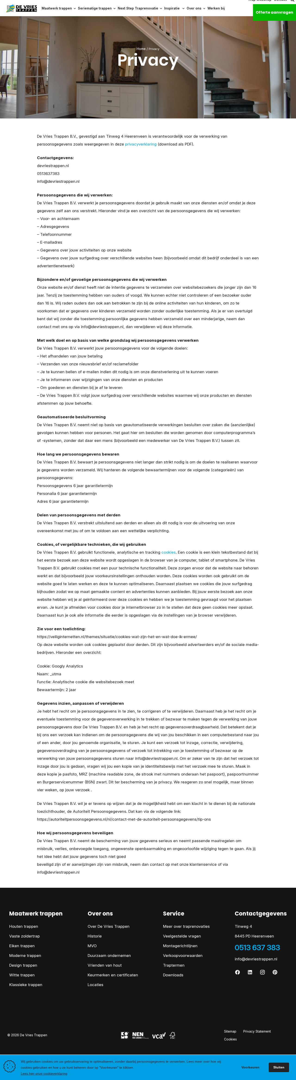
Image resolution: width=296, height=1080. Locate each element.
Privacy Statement (257, 1031)
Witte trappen (22, 975)
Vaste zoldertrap (24, 936)
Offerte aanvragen (274, 12)
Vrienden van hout (105, 965)
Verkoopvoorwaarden (183, 955)
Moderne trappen (25, 955)
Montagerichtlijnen (180, 945)
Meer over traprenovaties (186, 926)
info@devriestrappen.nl (256, 959)
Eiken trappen (22, 945)
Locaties (95, 984)
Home (141, 49)
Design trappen (23, 965)
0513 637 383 (257, 947)
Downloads (173, 975)
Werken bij (216, 8)
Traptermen (174, 965)
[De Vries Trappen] (19, 8)
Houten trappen (23, 926)
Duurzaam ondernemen (109, 955)
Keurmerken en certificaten (113, 975)
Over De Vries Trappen (109, 926)
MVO (92, 945)
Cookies (230, 1039)
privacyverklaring (141, 144)
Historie (95, 936)
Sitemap (230, 1031)
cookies (168, 552)
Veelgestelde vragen (182, 936)
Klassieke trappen (25, 984)
